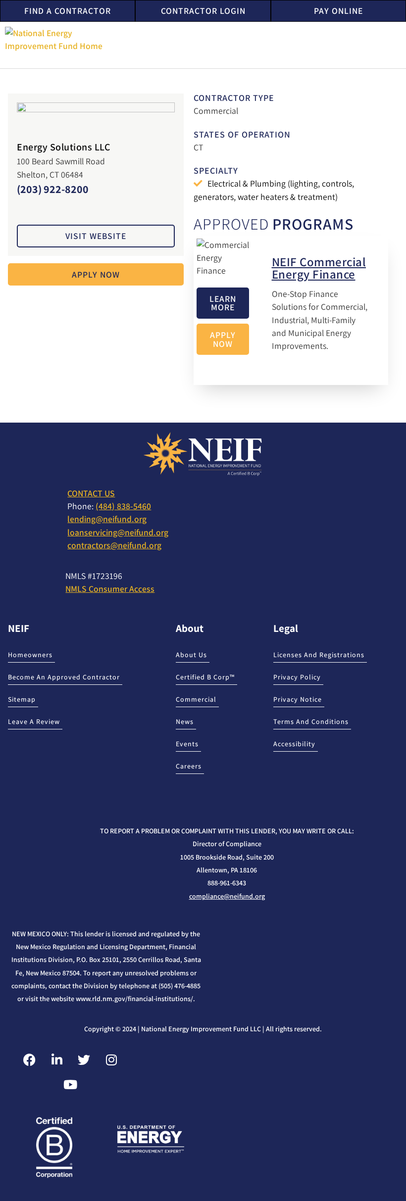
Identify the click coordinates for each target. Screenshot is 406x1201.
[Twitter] (84, 1060)
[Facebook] (29, 1060)
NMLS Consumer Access (109, 588)
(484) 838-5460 (123, 506)
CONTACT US (91, 493)
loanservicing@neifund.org (117, 532)
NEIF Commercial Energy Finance (319, 267)
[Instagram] (111, 1060)
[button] (394, 45)
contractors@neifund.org (114, 545)
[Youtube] (70, 1084)
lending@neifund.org (107, 519)
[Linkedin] (57, 1060)
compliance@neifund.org (227, 896)
